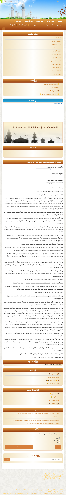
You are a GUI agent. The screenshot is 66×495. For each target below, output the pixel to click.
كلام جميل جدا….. (55, 88)
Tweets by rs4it (58, 103)
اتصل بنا (12, 25)
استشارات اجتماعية (55, 71)
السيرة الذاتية (50, 21)
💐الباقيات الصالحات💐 (53, 384)
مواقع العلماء (34, 25)
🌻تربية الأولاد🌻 (55, 91)
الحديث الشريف (28, 21)
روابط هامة (44, 25)
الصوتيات (18, 21)
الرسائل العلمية (56, 54)
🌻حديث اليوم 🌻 (54, 394)
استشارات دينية (56, 68)
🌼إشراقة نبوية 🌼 (54, 400)
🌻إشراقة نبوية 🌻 (54, 374)
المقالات (17, 490)
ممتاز (57, 438)
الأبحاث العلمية (56, 58)
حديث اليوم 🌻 (55, 397)
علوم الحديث (57, 48)
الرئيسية (60, 21)
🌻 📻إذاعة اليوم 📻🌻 (53, 380)
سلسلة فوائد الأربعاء (54, 377)
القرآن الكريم (39, 21)
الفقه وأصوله (57, 51)
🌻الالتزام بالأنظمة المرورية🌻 (51, 84)
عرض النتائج (19, 447)
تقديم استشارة (22, 25)
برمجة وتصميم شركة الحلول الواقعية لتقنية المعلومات (15, 493)
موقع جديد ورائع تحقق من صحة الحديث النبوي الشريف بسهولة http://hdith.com (36, 420)
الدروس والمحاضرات (56, 25)
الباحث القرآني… (55, 417)
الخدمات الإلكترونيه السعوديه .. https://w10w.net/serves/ (43, 424)
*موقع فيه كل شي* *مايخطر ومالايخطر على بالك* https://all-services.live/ (39, 413)
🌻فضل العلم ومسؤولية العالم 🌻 (50, 94)
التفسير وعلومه (56, 41)
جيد (58, 442)
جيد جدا (56, 440)
